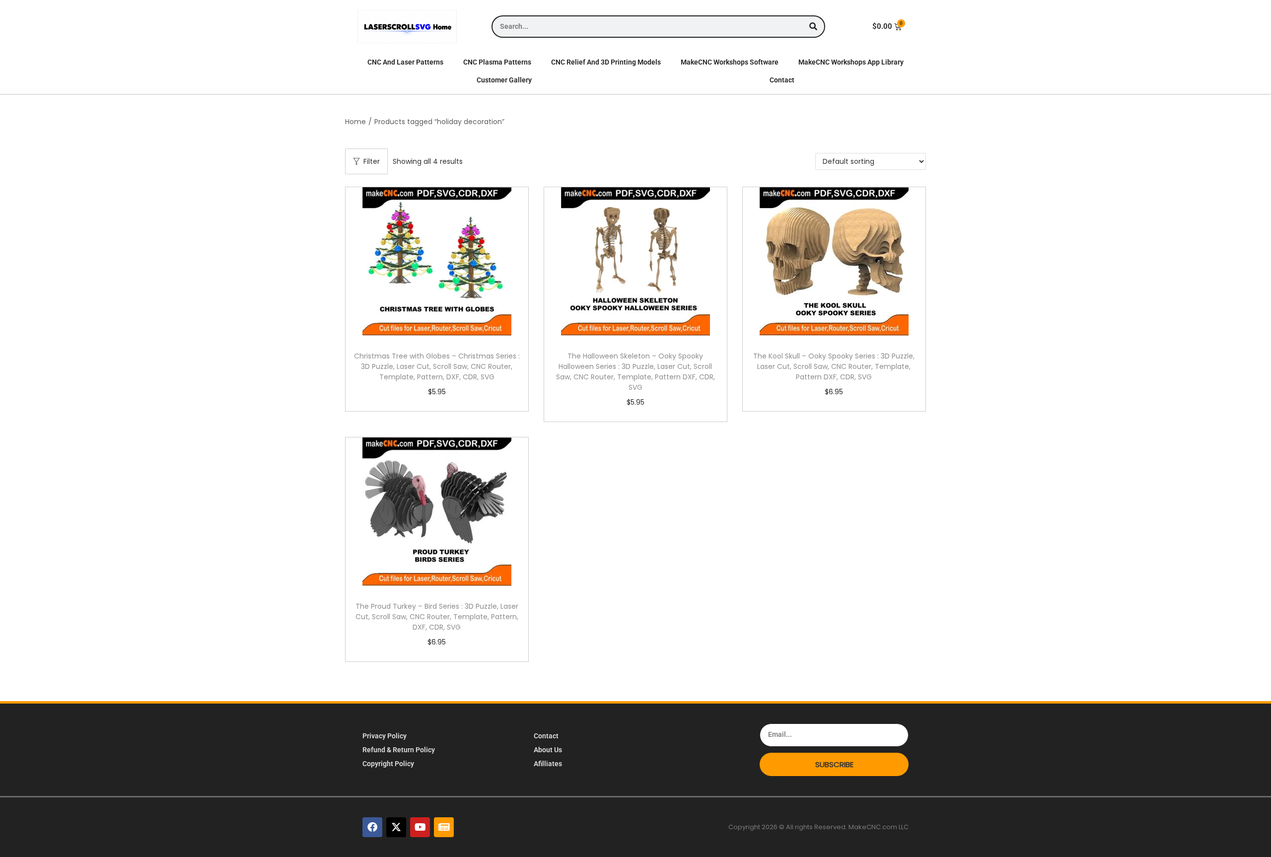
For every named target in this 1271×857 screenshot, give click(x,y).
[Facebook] (372, 827)
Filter (371, 161)
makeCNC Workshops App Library (851, 62)
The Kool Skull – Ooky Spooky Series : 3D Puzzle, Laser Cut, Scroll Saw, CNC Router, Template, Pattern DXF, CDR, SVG (834, 366)
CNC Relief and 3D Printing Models (606, 62)
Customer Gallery (504, 80)
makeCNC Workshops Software (729, 62)
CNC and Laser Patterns (405, 62)
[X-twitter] (396, 827)
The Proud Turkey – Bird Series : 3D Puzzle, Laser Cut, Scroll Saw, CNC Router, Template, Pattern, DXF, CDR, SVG (436, 616)
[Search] (813, 26)
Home (355, 122)
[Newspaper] (444, 827)
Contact (782, 80)
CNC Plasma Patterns (497, 62)
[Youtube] (420, 827)
